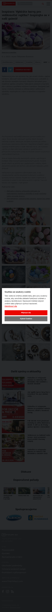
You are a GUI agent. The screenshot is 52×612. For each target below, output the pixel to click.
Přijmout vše (26, 313)
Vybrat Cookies (26, 319)
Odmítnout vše (11, 306)
